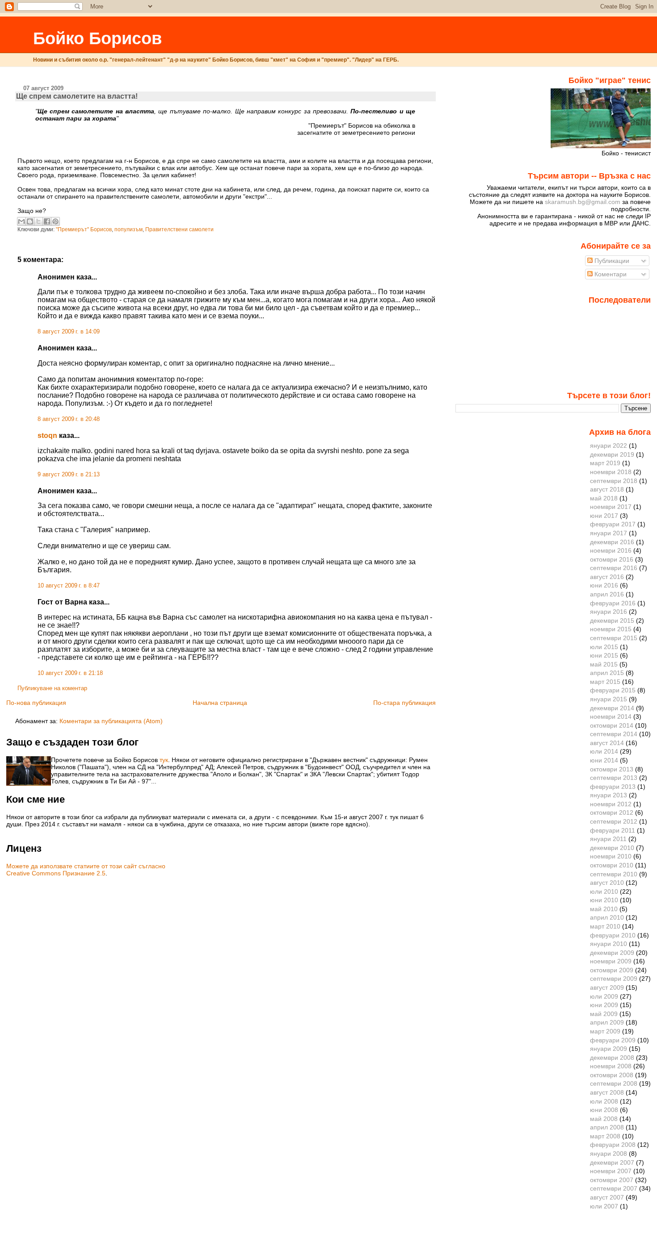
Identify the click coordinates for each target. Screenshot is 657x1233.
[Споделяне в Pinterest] (55, 221)
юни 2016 (604, 585)
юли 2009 (604, 996)
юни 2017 (604, 515)
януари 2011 (608, 838)
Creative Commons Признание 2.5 (55, 873)
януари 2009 (608, 1048)
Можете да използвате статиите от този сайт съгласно (85, 866)
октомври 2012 (611, 812)
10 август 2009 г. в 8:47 (69, 586)
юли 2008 (604, 1101)
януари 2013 (608, 795)
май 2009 (604, 1013)
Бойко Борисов (97, 38)
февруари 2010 (613, 935)
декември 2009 (612, 952)
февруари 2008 (613, 1144)
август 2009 (607, 987)
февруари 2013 (613, 786)
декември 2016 (612, 542)
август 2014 (607, 742)
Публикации (611, 260)
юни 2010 (604, 900)
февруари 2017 (613, 524)
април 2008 (607, 1127)
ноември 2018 (611, 471)
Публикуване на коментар (52, 688)
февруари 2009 (613, 1040)
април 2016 (607, 594)
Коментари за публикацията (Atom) (111, 721)
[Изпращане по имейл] (21, 221)
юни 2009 (604, 1004)
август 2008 (607, 1092)
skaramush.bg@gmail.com (582, 201)
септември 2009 (613, 978)
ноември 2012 (611, 804)
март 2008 (605, 1136)
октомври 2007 (611, 1179)
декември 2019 (612, 454)
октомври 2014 (611, 725)
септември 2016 (613, 567)
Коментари (610, 274)
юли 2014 (604, 751)
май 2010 (604, 908)
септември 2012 (613, 821)
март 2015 (605, 681)
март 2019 (605, 463)
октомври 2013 (611, 769)
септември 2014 (613, 733)
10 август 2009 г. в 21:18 (70, 673)
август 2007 (607, 1197)
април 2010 (607, 917)
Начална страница (220, 702)
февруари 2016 (613, 603)
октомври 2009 (611, 970)
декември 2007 (612, 1162)
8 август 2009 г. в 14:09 (69, 332)
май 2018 (604, 498)
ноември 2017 (611, 506)
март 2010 (605, 926)
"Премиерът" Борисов (84, 229)
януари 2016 (608, 611)
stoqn (47, 435)
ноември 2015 (611, 629)
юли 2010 (604, 891)
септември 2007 (613, 1188)
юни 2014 (604, 760)
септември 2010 (613, 874)
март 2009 (605, 1031)
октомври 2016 (611, 559)
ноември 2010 (611, 856)
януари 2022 (608, 445)
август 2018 (607, 489)
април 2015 (607, 672)
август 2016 (607, 576)
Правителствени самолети (179, 229)
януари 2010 (608, 943)
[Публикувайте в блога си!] (29, 221)
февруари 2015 (613, 690)
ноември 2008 (611, 1066)
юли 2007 (604, 1206)
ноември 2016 (611, 550)
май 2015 (604, 664)
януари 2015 (608, 699)
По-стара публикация (404, 702)
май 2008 (604, 1118)
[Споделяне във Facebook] (46, 221)
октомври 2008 (611, 1075)
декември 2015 (612, 620)
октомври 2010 (611, 865)
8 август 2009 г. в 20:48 (69, 419)
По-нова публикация (36, 702)
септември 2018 (613, 480)
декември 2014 (612, 708)
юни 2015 (604, 655)
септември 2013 (613, 777)
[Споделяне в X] (38, 221)
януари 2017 (608, 533)
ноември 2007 (611, 1171)
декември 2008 (612, 1057)
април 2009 (607, 1022)
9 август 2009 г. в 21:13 (69, 474)
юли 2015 (604, 646)
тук (164, 759)
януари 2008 (608, 1153)
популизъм (128, 229)
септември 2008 (613, 1083)
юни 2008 (604, 1109)
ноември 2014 (611, 716)
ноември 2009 (611, 961)
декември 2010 (612, 847)
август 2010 (607, 882)
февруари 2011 (612, 830)
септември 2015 (613, 637)
